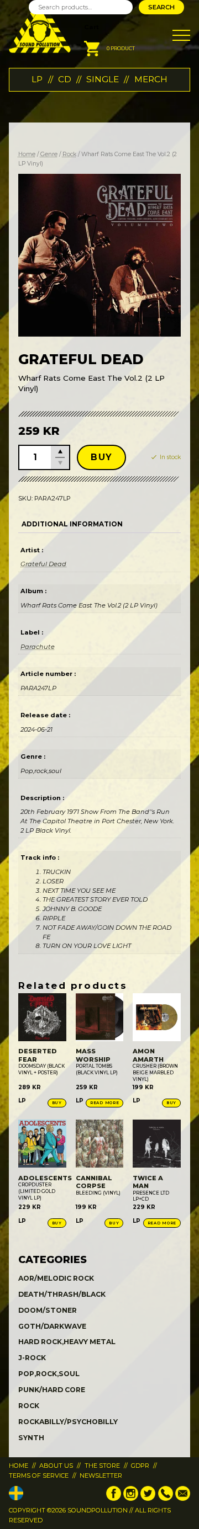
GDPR (140, 1465)
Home (26, 154)
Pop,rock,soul (49, 1374)
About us (56, 1465)
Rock (69, 154)
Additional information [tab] (72, 524)
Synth (31, 1438)
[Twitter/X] (147, 1499)
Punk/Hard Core (51, 1390)
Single (102, 79)
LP (37, 79)
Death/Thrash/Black (62, 1294)
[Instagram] (130, 1499)
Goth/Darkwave (52, 1326)
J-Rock (32, 1358)
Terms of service (39, 1475)
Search (161, 7)
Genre (48, 154)
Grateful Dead (43, 564)
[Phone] (165, 1499)
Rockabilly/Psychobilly (68, 1422)
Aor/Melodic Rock (56, 1278)
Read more (104, 1102)
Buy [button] (57, 1102)
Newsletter (101, 1475)
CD (64, 79)
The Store (102, 1465)
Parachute (37, 647)
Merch (150, 79)
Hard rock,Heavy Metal (67, 1342)
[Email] (182, 1499)
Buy (101, 457)
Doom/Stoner (47, 1310)
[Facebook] (113, 1499)
